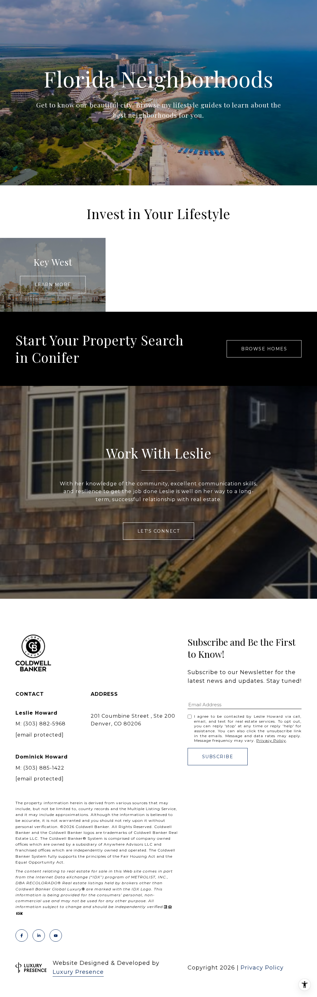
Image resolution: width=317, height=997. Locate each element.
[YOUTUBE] (56, 935)
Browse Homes (264, 349)
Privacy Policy (271, 740)
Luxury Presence (78, 972)
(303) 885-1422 (43, 768)
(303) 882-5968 (44, 724)
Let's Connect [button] (158, 531)
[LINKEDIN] (39, 935)
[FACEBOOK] (21, 935)
